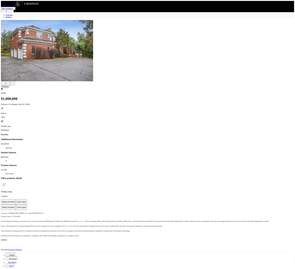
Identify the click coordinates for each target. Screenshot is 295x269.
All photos (5, 87)
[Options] (3, 84)
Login (3, 11)
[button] (147, 51)
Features (9, 17)
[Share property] (12, 84)
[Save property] (8, 84)
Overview (9, 15)
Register (10, 11)
